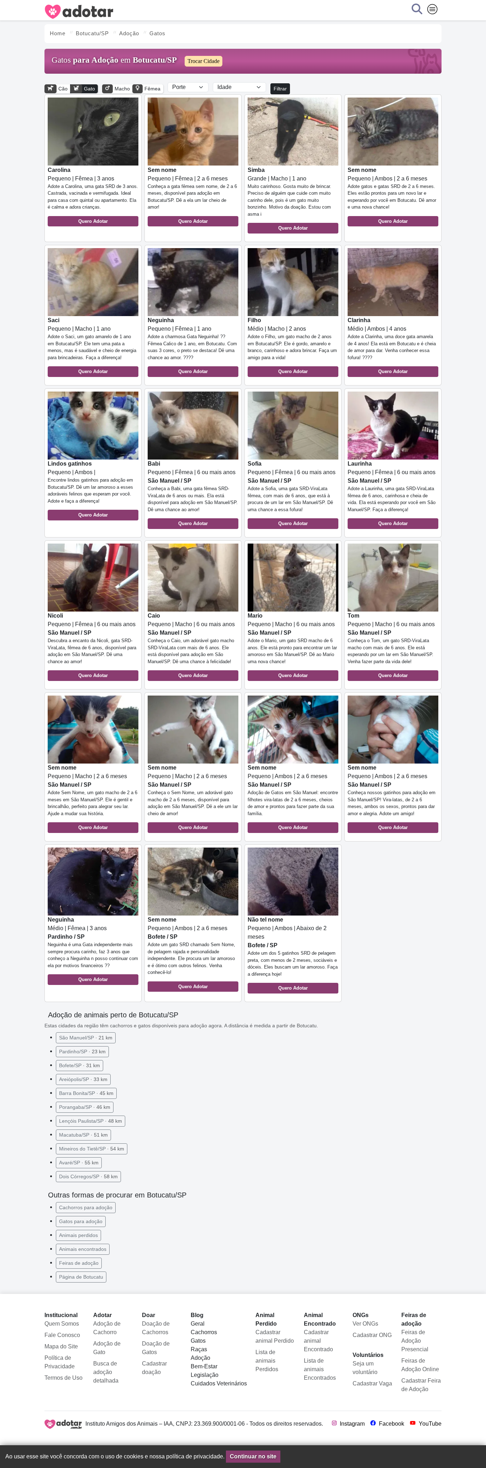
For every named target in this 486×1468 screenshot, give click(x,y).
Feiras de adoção (79, 1263)
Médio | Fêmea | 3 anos (93, 949)
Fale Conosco (62, 1335)
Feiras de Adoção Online (420, 1365)
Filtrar (280, 88)
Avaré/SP (79, 1162)
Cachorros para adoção (85, 1207)
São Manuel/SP (85, 1037)
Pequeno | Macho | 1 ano (92, 345)
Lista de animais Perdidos (266, 1360)
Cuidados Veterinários (219, 1383)
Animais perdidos (78, 1235)
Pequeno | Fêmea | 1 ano (192, 345)
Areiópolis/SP (83, 1079)
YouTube (429, 1424)
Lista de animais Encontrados (320, 1369)
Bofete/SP (79, 1065)
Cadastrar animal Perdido (274, 1336)
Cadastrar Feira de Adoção (421, 1385)
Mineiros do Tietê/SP (91, 1149)
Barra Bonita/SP (86, 1093)
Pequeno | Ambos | (90, 489)
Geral (198, 1324)
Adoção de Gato (107, 1348)
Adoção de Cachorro (107, 1328)
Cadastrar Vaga (372, 1383)
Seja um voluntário (365, 1367)
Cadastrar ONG (372, 1335)
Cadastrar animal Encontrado (318, 1340)
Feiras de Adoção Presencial (414, 1340)
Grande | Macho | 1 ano (289, 199)
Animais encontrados (82, 1249)
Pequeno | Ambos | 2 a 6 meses (392, 195)
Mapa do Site (61, 1346)
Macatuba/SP (83, 1135)
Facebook (390, 1424)
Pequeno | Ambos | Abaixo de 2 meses (293, 954)
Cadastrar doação (154, 1367)
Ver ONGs (365, 1324)
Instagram (351, 1424)
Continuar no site (253, 1456)
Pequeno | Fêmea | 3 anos (93, 195)
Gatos (198, 1341)
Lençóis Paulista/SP (90, 1121)
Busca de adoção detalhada (105, 1372)
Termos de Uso (63, 1378)
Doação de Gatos (156, 1348)
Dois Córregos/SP (88, 1176)
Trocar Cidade (203, 61)
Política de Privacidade (59, 1362)
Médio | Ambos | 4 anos (392, 345)
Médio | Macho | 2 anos (292, 345)
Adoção (200, 1358)
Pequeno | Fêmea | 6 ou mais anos (193, 493)
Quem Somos (61, 1324)
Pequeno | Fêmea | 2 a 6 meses (192, 195)
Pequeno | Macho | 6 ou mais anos (191, 645)
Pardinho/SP (82, 1051)
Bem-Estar (204, 1366)
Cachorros (204, 1332)
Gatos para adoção (80, 1221)
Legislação (204, 1375)
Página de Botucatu (81, 1277)
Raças (199, 1349)
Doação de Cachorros (156, 1328)
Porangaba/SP (84, 1107)
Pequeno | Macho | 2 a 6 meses (92, 797)
